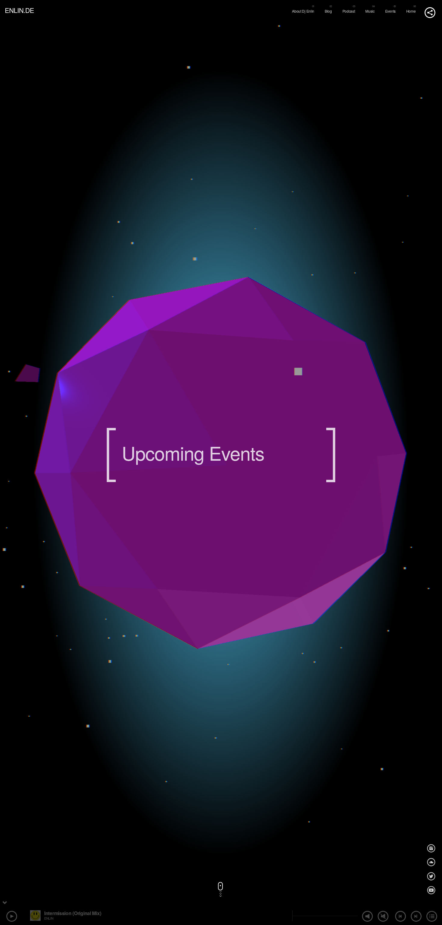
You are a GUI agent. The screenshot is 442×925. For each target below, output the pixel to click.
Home (411, 11)
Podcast (348, 11)
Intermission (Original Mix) (72, 913)
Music (370, 11)
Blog (328, 11)
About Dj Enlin (303, 11)
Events (390, 11)
